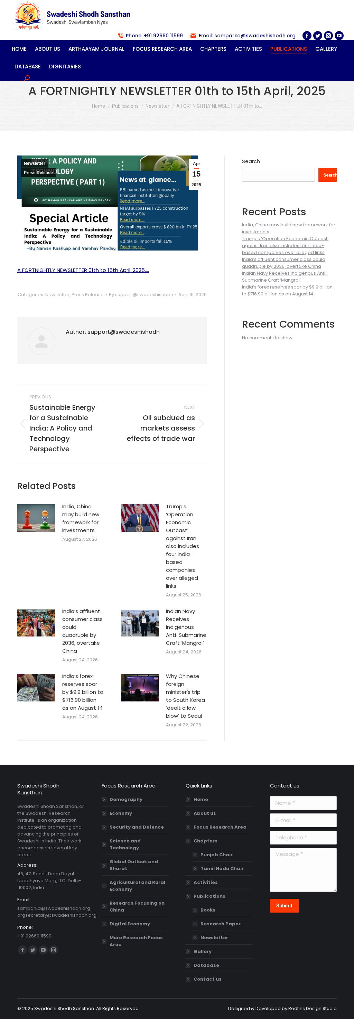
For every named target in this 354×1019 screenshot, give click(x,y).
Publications (209, 896)
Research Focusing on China (137, 906)
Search (251, 161)
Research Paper (221, 924)
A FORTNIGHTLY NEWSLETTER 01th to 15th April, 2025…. (83, 270)
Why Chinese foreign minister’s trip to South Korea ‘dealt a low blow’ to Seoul (185, 695)
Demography (126, 799)
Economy (121, 813)
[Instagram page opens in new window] (328, 35)
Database (206, 965)
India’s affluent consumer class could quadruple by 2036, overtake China (82, 630)
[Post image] (36, 518)
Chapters (205, 841)
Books (208, 910)
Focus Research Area (220, 827)
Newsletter (34, 163)
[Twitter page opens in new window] (317, 35)
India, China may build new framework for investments (80, 518)
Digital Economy (130, 924)
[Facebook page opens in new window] (306, 35)
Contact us (208, 979)
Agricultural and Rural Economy (137, 886)
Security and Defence (137, 827)
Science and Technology (125, 844)
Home (201, 799)
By (141, 294)
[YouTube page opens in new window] (339, 35)
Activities (206, 882)
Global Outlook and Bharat (134, 865)
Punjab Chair (217, 854)
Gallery (203, 951)
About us (205, 813)
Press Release (38, 172)
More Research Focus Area (136, 941)
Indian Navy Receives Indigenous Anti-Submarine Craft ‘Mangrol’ (186, 627)
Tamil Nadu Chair (222, 868)
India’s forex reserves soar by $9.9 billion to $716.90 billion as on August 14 (82, 691)
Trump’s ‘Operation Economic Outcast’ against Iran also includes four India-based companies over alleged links (182, 546)
